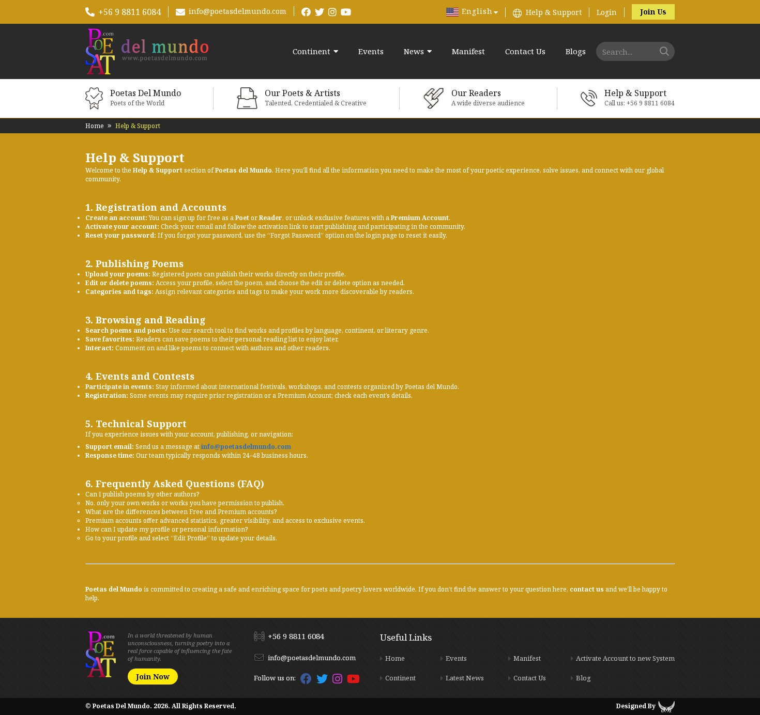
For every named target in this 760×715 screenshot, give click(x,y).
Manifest (468, 51)
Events (371, 51)
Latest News (465, 677)
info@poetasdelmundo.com (237, 11)
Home (94, 125)
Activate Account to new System (625, 658)
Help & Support (554, 12)
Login (607, 12)
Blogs (576, 51)
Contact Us (525, 51)
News (414, 51)
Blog (583, 677)
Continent (311, 51)
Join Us (653, 12)
